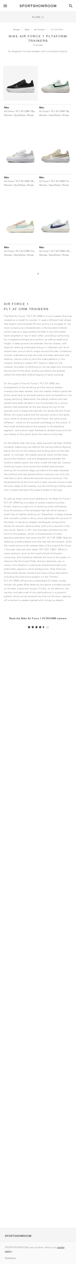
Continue (10, 1258)
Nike (27, 29)
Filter (38, 17)
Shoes (16, 29)
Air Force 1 (40, 29)
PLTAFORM (57, 29)
